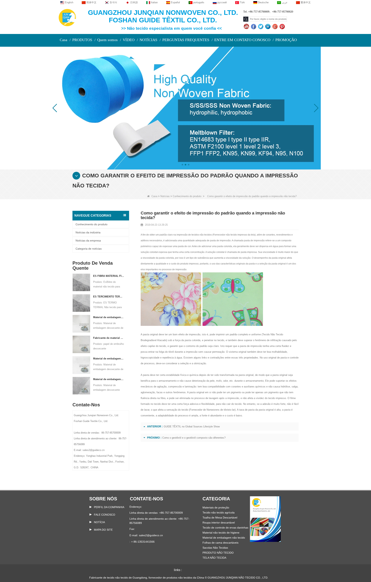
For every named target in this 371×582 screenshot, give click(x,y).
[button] (182, 164)
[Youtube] (246, 27)
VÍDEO (128, 40)
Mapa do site (103, 529)
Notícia (99, 522)
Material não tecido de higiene (221, 532)
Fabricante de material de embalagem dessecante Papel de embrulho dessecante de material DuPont (108, 337)
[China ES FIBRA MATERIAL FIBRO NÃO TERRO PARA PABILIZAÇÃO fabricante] (81, 282)
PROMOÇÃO (286, 40)
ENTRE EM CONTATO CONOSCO (242, 40)
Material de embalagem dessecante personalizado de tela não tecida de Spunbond (108, 379)
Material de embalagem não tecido (224, 537)
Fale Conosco (104, 514)
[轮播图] (185, 107)
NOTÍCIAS (148, 40)
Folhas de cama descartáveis (220, 542)
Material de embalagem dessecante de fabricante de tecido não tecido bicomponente (108, 358)
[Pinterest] (282, 27)
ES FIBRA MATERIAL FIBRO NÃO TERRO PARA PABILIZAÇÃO (108, 275)
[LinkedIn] (268, 27)
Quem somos (107, 40)
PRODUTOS (82, 40)
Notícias (165, 196)
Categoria (216, 498)
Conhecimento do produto (187, 196)
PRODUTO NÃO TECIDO (218, 552)
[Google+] (275, 27)
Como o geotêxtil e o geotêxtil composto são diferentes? (193, 437)
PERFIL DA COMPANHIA (109, 507)
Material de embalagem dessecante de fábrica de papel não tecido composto (108, 317)
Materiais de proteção (216, 507)
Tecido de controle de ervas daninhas (225, 527)
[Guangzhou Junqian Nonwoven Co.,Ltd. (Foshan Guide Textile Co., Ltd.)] (67, 17)
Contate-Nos (146, 498)
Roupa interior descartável (219, 522)
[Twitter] (261, 27)
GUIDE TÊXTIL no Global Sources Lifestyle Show (192, 426)
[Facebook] (254, 27)
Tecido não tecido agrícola (219, 512)
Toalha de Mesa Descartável (220, 517)
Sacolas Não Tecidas (215, 547)
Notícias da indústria (88, 232)
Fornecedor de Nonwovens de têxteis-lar (212, 409)
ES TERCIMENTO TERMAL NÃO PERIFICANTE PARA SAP (108, 296)
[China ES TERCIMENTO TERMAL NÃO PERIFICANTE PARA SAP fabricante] (81, 303)
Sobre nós (103, 498)
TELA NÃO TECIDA (214, 557)
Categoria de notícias (89, 248)
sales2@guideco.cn (151, 535)
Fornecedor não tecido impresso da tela (234, 234)
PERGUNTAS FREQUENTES (185, 40)
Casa (63, 40)
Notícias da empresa (88, 240)
